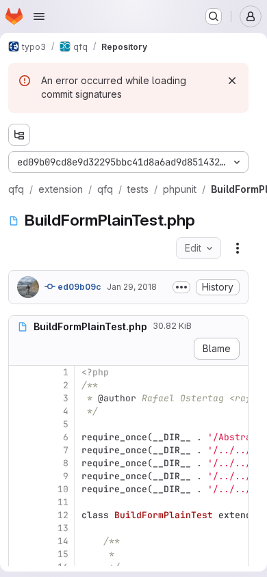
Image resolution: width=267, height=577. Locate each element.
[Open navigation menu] (39, 16)
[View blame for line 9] (20, 476)
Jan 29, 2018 (132, 287)
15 (63, 554)
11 (63, 502)
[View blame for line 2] (20, 385)
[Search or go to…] (213, 16)
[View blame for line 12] (20, 515)
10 (63, 489)
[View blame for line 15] (20, 554)
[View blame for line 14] (20, 541)
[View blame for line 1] (20, 372)
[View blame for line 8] (20, 463)
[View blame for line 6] (20, 437)
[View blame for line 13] (20, 528)
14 (63, 541)
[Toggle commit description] (181, 287)
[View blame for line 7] (20, 450)
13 (63, 528)
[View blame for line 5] (20, 424)
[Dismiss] (232, 80)
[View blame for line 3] (20, 398)
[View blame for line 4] (20, 411)
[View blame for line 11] (20, 502)
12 (63, 515)
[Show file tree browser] (19, 135)
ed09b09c (78, 287)
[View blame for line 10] (20, 489)
